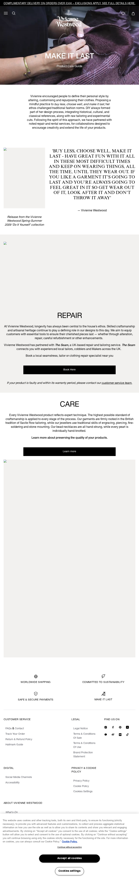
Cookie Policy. (69, 842)
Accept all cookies (69, 858)
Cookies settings (69, 871)
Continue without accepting (69, 847)
